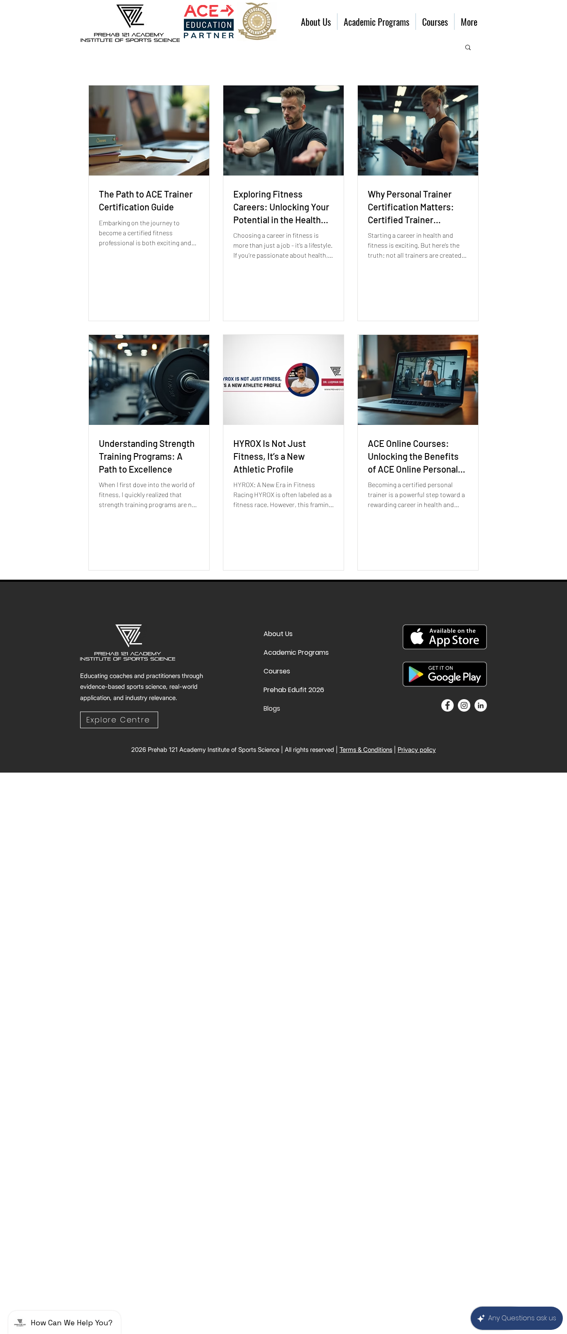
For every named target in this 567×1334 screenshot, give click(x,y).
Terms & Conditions (366, 750)
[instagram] (464, 705)
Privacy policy (417, 750)
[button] (468, 48)
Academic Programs (283, 652)
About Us (278, 634)
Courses (277, 671)
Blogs (272, 708)
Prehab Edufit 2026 (283, 690)
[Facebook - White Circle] (447, 705)
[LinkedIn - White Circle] (480, 705)
